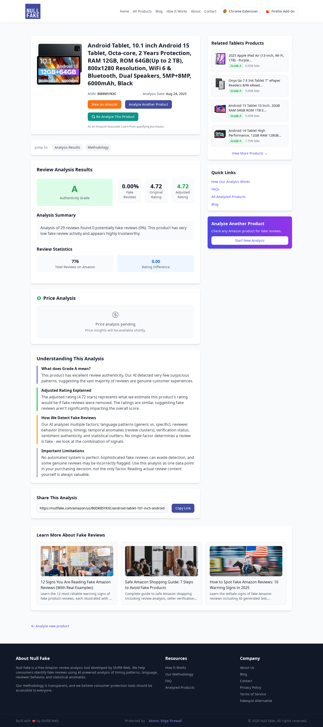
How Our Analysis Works (230, 181)
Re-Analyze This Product (115, 116)
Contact (210, 11)
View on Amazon (105, 104)
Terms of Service (253, 694)
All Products (142, 11)
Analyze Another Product (148, 104)
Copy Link (183, 508)
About (196, 11)
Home (124, 11)
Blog (159, 11)
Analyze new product (52, 626)
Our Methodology (179, 674)
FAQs (215, 189)
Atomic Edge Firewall (165, 720)
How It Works (176, 11)
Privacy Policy (250, 687)
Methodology (98, 147)
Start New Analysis (250, 240)
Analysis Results (67, 147)
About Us (247, 667)
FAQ (168, 681)
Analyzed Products (180, 687)
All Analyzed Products (228, 196)
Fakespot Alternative (256, 700)
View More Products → (250, 153)
